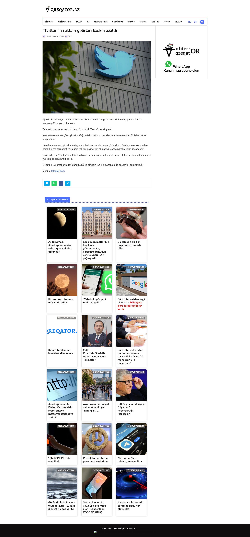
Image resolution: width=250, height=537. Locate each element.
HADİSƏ (131, 22)
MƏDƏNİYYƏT (101, 22)
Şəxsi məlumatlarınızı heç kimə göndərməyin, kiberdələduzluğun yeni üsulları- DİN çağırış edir (96, 250)
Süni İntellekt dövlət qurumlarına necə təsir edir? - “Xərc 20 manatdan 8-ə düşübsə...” (130, 356)
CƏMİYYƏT (117, 22)
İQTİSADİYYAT (64, 22)
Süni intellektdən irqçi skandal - (131, 304)
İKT (88, 22)
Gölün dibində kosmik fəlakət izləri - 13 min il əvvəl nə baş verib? (61, 506)
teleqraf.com (58, 171)
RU (190, 22)
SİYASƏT (49, 22)
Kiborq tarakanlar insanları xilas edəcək (61, 351)
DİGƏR (142, 22)
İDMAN (79, 22)
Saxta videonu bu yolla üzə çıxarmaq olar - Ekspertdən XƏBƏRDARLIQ (94, 507)
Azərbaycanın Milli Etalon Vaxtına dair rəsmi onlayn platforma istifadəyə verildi (60, 410)
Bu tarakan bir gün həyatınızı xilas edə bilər (129, 245)
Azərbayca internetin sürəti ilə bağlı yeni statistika (130, 506)
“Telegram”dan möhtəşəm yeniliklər (130, 459)
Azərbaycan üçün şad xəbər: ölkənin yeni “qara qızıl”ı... (96, 407)
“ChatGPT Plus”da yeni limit (59, 459)
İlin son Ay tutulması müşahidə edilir (60, 300)
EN (195, 22)
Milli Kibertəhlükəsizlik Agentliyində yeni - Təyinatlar (94, 355)
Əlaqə (178, 22)
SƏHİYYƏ (155, 22)
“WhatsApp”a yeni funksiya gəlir (94, 300)
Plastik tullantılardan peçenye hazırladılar (96, 459)
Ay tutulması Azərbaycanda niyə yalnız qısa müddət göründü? (59, 246)
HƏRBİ (167, 22)
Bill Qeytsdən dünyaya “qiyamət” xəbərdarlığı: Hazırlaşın (131, 409)
